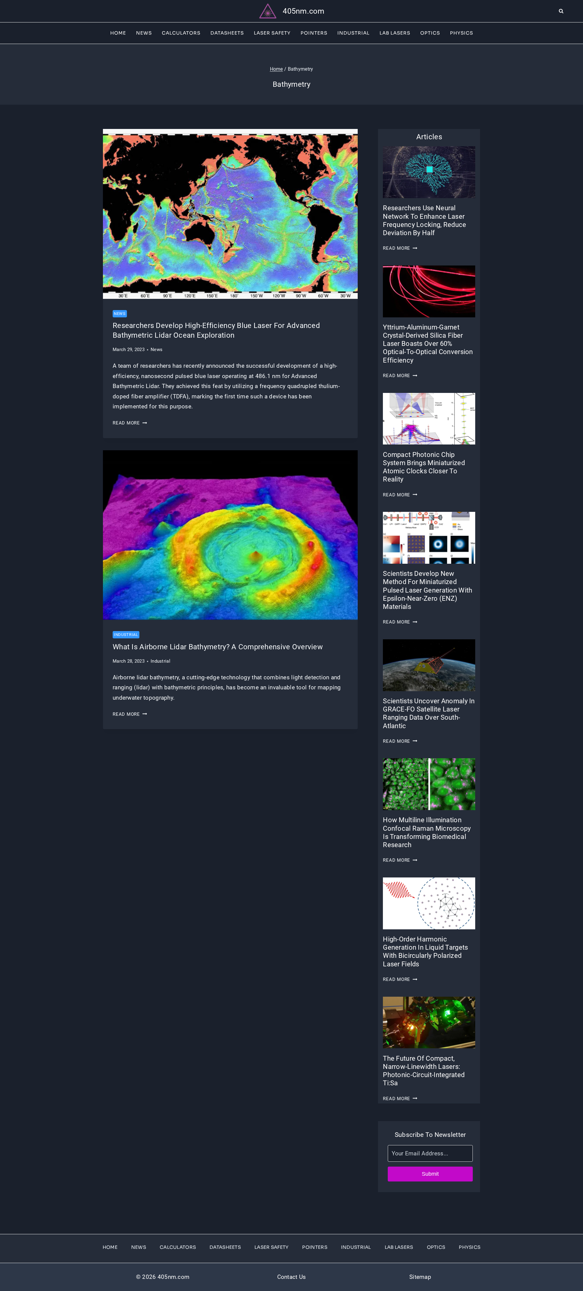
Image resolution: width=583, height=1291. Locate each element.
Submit (430, 1174)
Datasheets (227, 33)
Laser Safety (272, 33)
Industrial (353, 33)
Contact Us (291, 1276)
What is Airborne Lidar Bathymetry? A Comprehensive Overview (218, 647)
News (144, 33)
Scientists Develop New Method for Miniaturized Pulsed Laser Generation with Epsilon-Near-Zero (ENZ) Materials (427, 590)
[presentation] (230, 214)
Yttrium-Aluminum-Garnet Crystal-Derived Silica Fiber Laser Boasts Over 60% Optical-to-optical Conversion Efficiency (428, 343)
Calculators (181, 33)
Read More (130, 423)
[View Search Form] (571, 11)
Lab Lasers (395, 33)
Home (118, 33)
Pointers (314, 33)
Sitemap (420, 1276)
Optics (430, 33)
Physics (461, 33)
